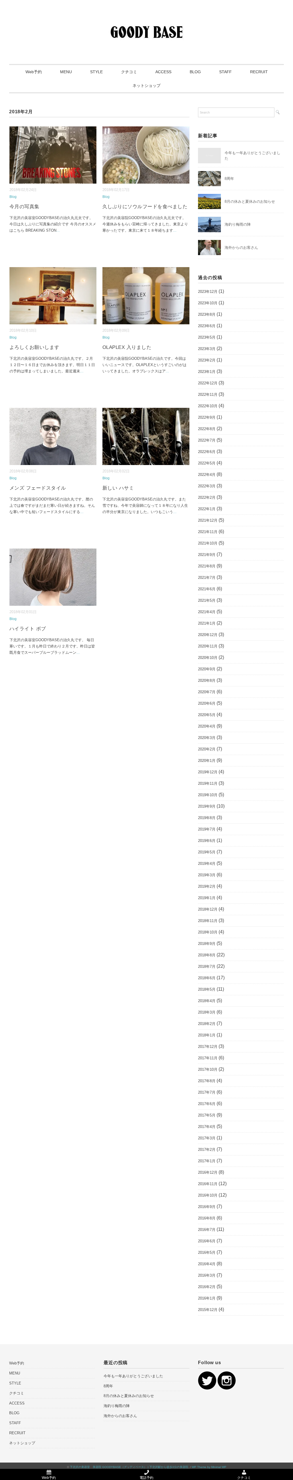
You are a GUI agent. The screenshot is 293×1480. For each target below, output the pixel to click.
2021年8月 (206, 566)
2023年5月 (206, 337)
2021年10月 (207, 543)
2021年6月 (206, 589)
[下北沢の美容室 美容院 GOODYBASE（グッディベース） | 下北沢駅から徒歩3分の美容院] (146, 21)
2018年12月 (207, 909)
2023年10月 (207, 303)
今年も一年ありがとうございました (133, 1376)
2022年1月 (206, 509)
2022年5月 (206, 463)
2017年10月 (207, 1069)
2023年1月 (206, 371)
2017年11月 (207, 1058)
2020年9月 (206, 669)
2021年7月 (206, 577)
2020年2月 (206, 749)
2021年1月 (206, 623)
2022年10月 (207, 406)
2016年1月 (206, 1298)
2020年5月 (206, 715)
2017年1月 (206, 1161)
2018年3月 (206, 1012)
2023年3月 (206, 349)
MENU (66, 71)
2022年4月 (206, 474)
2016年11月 (207, 1184)
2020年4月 (206, 726)
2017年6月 (206, 1104)
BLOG (195, 71)
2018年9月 (206, 943)
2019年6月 (206, 841)
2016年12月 (207, 1172)
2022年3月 (206, 486)
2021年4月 (206, 612)
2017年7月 (206, 1092)
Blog (13, 197)
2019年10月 (207, 795)
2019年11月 (207, 783)
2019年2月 (206, 886)
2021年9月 (206, 555)
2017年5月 (206, 1115)
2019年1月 (206, 898)
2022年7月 (206, 440)
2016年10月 (207, 1195)
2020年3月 (206, 738)
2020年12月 (207, 635)
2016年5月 (206, 1252)
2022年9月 (206, 417)
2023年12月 (207, 291)
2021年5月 (206, 600)
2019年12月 (207, 772)
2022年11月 (207, 394)
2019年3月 (206, 875)
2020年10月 (207, 657)
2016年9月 (206, 1207)
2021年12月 (207, 520)
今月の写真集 (24, 206)
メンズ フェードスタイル (37, 488)
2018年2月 (206, 1024)
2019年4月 (206, 863)
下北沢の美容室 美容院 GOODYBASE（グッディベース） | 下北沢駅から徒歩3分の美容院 (129, 1467)
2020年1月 (206, 760)
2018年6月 (206, 978)
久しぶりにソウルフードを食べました (145, 206)
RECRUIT (259, 71)
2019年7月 (206, 829)
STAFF (225, 71)
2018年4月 (206, 1001)
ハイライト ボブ (27, 628)
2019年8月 (206, 818)
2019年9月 (206, 806)
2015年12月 (207, 1310)
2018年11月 (207, 921)
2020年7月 (206, 692)
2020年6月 (206, 703)
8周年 (229, 178)
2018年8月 (206, 955)
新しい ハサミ (118, 488)
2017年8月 (206, 1081)
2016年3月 (206, 1275)
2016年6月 (206, 1241)
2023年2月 (206, 360)
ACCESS (163, 71)
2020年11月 (207, 646)
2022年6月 (206, 452)
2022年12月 (207, 383)
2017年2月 (206, 1149)
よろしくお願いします (34, 347)
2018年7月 (206, 966)
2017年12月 (207, 1046)
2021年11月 (207, 532)
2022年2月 (206, 497)
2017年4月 (206, 1127)
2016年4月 (206, 1264)
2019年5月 (206, 852)
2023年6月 (206, 326)
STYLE (96, 71)
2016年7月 (206, 1229)
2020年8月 (206, 680)
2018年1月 (206, 1035)
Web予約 (33, 71)
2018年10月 (207, 932)
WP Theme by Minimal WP (209, 1467)
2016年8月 (206, 1218)
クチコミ (129, 71)
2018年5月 (206, 989)
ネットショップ (146, 85)
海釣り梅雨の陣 (238, 224)
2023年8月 (206, 314)
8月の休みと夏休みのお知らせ (250, 201)
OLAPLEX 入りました (127, 347)
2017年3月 (206, 1138)
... (58, 230)
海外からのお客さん (241, 247)
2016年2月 (206, 1287)
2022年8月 (206, 429)
